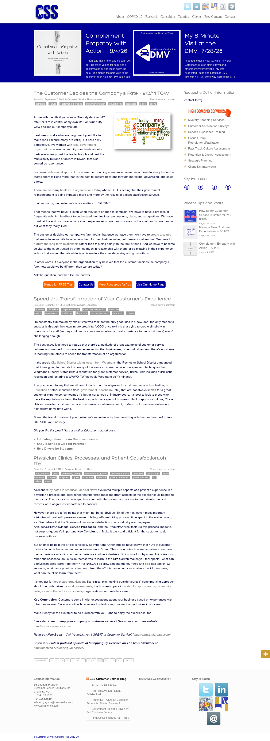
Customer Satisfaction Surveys (208, 126)
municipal (88, 477)
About (120, 16)
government (115, 103)
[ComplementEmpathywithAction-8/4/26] (107, 43)
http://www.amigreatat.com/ (152, 634)
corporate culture (70, 309)
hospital (51, 477)
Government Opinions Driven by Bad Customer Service (107, 710)
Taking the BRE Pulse (104, 685)
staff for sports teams (141, 586)
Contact (230, 16)
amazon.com (42, 473)
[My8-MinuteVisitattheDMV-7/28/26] (204, 43)
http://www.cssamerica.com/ (52, 626)
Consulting (168, 16)
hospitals (64, 477)
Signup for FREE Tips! (58, 284)
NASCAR (101, 477)
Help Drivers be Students (55, 448)
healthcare (131, 103)
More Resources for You (115, 284)
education (138, 473)
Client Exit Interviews (202, 166)
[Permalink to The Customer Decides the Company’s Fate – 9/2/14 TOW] (101, 93)
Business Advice (76, 305)
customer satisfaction (94, 309)
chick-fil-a (53, 309)
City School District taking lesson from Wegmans (83, 362)
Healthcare (88, 469)
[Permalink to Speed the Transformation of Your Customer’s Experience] (102, 299)
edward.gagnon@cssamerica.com (53, 702)
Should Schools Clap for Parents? (61, 443)
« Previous (40, 660)
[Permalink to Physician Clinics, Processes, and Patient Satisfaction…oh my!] (101, 460)
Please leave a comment (162, 99)
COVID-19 (134, 16)
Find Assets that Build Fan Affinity (110, 717)
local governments (80, 586)
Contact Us (86, 284)
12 (112, 660)
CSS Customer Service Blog (108, 678)
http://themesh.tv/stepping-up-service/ (59, 647)
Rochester (81, 313)
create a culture (161, 234)
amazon (40, 309)
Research (151, 16)
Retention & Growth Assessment (209, 154)
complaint (40, 103)
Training (183, 16)
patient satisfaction (119, 477)
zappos (130, 313)
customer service (120, 473)
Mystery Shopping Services (206, 119)
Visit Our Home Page (150, 284)
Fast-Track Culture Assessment (209, 148)
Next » (128, 660)
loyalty (76, 477)
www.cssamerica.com (46, 705)
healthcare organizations (76, 190)
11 (106, 660)
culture (52, 103)
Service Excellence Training (206, 131)
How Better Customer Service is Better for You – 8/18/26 (216, 215)
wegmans (118, 313)
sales (143, 103)
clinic (55, 473)
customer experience (71, 103)
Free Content (213, 16)
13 (119, 660)
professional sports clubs (63, 172)
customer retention (95, 103)
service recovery (100, 313)
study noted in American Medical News (71, 490)
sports (153, 103)
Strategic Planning (200, 160)
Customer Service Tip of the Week (85, 99)
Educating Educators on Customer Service (67, 439)
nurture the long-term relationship (56, 243)
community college (71, 473)
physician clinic (140, 477)
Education (91, 305)
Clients (196, 16)
